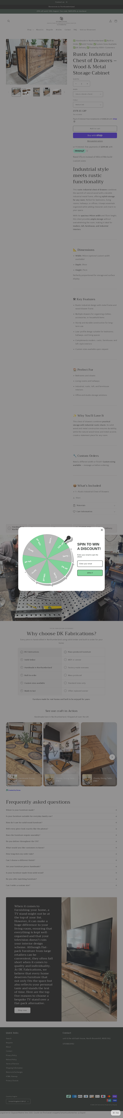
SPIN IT (90, 573)
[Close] (102, 530)
